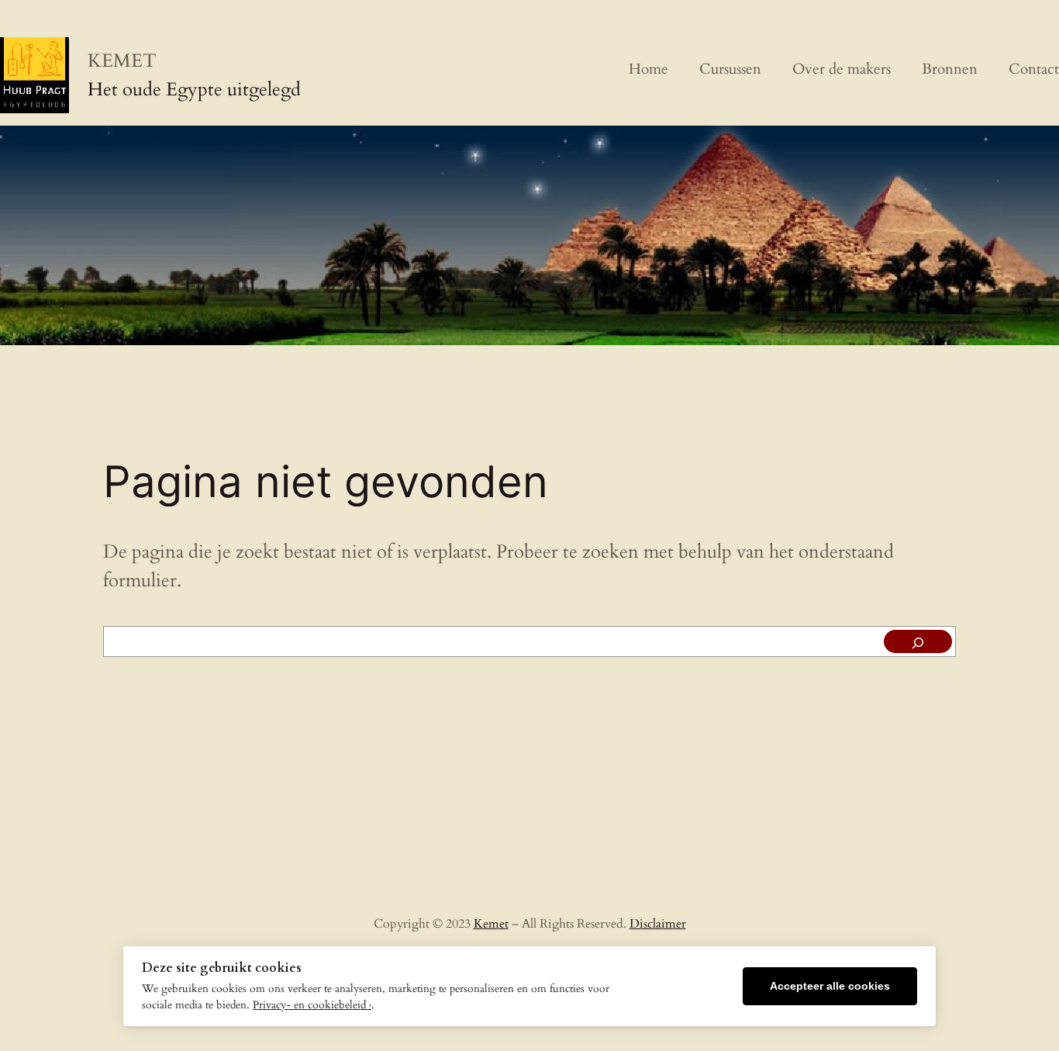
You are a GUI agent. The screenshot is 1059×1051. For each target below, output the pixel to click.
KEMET (122, 61)
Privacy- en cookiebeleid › (312, 1005)
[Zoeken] (918, 641)
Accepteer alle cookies (830, 986)
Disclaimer (658, 923)
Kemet (491, 923)
